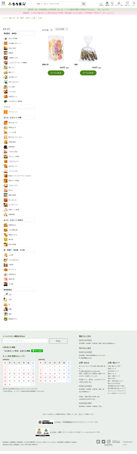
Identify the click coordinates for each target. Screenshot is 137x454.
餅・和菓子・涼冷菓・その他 (26, 18)
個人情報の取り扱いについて (117, 388)
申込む (58, 341)
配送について (112, 373)
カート (134, 5)
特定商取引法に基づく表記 (116, 386)
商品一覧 (12, 18)
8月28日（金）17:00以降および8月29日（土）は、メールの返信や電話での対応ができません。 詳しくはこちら (68, 9)
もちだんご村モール (42, 442)
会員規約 (67, 442)
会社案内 (5, 442)
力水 (22, 444)
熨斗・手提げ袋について (115, 381)
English (101, 5)
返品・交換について (114, 376)
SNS (112, 5)
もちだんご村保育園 (57, 442)
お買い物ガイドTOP (114, 366)
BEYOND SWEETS (31, 444)
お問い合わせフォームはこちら (90, 371)
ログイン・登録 (119, 5)
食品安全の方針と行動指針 (11, 444)
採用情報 (19, 442)
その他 (40, 18)
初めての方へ (112, 378)
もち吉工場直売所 (29, 442)
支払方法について (113, 371)
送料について (112, 368)
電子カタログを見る (114, 383)
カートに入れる (56, 73)
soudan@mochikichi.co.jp (87, 399)
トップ (5, 18)
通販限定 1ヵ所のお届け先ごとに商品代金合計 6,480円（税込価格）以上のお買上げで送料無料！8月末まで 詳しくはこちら (68, 13)
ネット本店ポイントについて (117, 393)
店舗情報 (107, 5)
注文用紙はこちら (86, 358)
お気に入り (127, 5)
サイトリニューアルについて (117, 391)
